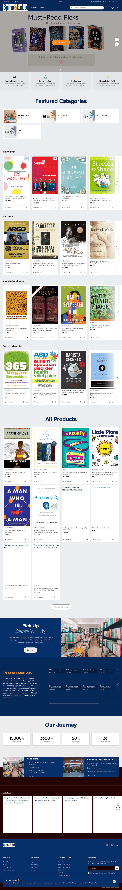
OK (114, 881)
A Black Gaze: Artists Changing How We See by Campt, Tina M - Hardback (46, 589)
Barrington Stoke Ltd (97, 469)
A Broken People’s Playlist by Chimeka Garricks (75, 473)
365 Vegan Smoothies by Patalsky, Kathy (15, 394)
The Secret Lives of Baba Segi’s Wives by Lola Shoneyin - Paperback (45, 329)
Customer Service (64, 858)
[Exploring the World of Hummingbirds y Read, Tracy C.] (75, 506)
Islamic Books (62, 115)
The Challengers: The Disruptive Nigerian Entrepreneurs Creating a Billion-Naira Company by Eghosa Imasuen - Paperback (44, 199)
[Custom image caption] (57, 671)
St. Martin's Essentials (39, 527)
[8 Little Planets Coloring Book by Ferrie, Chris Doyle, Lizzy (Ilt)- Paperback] (105, 448)
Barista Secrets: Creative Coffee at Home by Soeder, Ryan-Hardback (73, 391)
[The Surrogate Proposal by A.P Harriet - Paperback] (73, 175)
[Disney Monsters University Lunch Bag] (17, 564)
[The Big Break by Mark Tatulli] (104, 807)
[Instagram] (107, 845)
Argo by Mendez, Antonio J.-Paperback (13, 264)
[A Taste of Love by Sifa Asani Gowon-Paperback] (17, 448)
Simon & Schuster (94, 390)
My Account (34, 858)
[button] (117, 44)
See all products (60, 607)
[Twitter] (112, 845)
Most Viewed (7, 792)
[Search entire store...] (102, 7)
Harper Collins (36, 260)
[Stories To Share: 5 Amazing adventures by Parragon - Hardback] (102, 175)
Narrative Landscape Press (40, 196)
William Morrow (65, 260)
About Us (6, 858)
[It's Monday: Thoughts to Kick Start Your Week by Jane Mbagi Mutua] (16, 175)
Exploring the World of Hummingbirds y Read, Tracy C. (75, 528)
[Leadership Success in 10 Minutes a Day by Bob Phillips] (77, 810)
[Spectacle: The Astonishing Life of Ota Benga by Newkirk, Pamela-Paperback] (47, 810)
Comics (20, 130)
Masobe (65, 469)
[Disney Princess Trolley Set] (105, 506)
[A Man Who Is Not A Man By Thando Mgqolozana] (17, 506)
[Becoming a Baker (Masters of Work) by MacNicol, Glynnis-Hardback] (102, 370)
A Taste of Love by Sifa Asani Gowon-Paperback (16, 473)
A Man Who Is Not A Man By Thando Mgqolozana (15, 531)
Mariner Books (65, 325)
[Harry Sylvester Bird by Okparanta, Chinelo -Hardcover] (73, 305)
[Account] (109, 7)
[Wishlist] (113, 7)
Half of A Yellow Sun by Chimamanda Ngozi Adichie (16, 329)
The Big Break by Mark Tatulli (118, 804)
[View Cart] (117, 8)
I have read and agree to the (103, 873)
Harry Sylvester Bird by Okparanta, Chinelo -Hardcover (72, 329)
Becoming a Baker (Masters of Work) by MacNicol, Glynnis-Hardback (101, 394)
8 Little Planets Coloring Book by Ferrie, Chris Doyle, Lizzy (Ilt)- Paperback (104, 473)
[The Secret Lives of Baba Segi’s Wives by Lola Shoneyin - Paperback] (45, 305)
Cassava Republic (37, 325)
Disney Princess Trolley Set (100, 528)
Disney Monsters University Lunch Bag (16, 586)
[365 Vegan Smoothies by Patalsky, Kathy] (16, 370)
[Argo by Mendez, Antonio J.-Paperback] (16, 240)
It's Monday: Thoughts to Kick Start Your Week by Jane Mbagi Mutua (15, 197)
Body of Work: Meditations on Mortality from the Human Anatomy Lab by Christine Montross (101, 262)
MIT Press (36, 585)
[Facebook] (102, 845)
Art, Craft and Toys (24, 115)
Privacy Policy (93, 883)
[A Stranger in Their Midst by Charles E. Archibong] (46, 448)
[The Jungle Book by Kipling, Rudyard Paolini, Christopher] (102, 303)
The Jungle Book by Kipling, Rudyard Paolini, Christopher (101, 326)
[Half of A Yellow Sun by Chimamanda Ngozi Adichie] (16, 305)
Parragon (92, 196)
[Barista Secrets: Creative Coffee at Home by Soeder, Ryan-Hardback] (73, 370)
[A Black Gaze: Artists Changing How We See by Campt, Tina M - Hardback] (46, 564)
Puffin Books (93, 322)
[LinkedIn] (117, 845)
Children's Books (102, 115)
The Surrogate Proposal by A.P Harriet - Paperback (73, 197)
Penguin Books (8, 260)
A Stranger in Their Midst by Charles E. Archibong (45, 473)
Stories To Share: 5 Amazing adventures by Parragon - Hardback (101, 199)
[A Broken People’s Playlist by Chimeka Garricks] (75, 448)
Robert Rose (36, 390)
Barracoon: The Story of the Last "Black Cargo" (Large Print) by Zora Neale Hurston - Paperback (44, 264)
